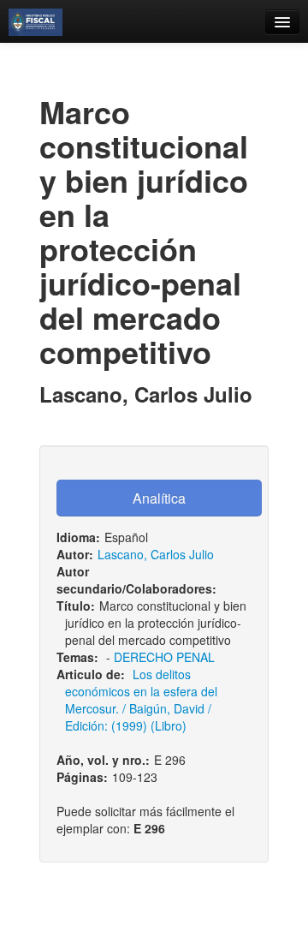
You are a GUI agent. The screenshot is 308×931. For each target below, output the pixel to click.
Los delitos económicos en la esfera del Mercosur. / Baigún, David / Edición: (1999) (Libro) (141, 699)
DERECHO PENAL (164, 656)
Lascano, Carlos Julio (156, 554)
